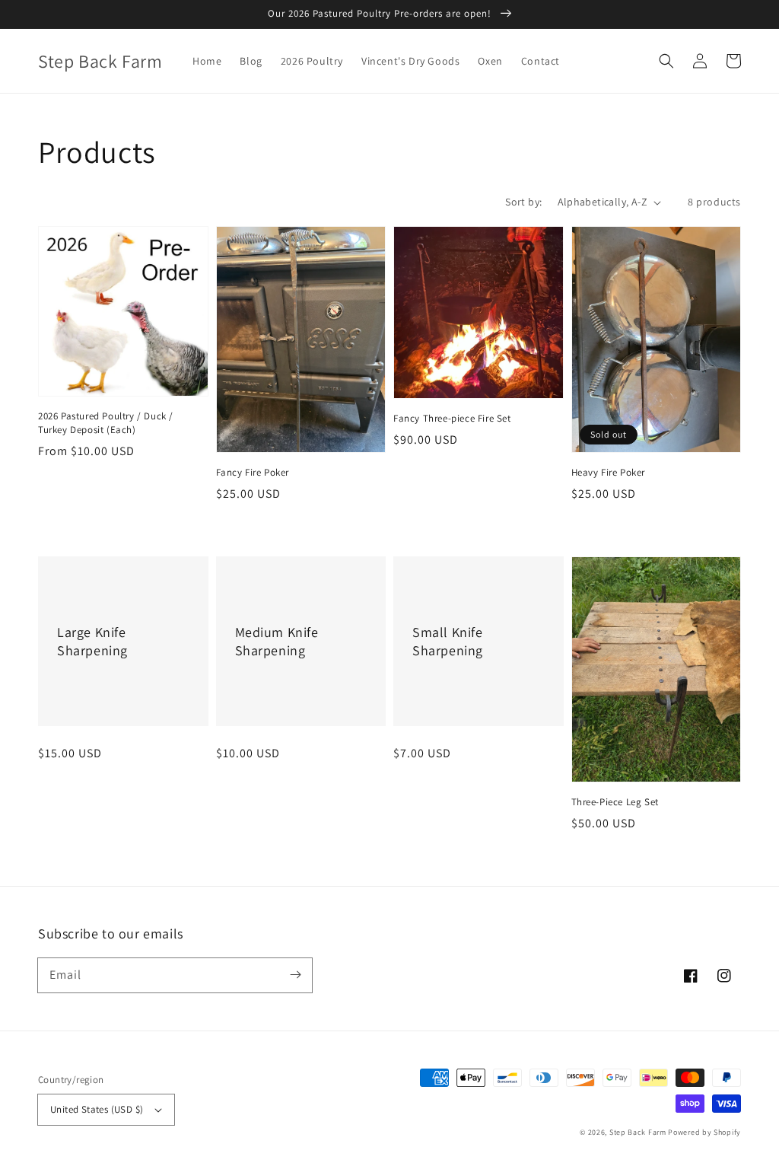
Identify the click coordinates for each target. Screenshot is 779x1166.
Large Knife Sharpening (92, 640)
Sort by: (523, 202)
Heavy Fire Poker (608, 472)
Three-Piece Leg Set (615, 801)
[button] (666, 61)
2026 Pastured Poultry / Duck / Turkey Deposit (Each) (105, 422)
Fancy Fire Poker (253, 472)
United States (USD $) (96, 1109)
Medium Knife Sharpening (277, 640)
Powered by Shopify (704, 1132)
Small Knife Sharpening (447, 640)
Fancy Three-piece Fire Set (452, 418)
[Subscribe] (295, 975)
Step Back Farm (637, 1132)
